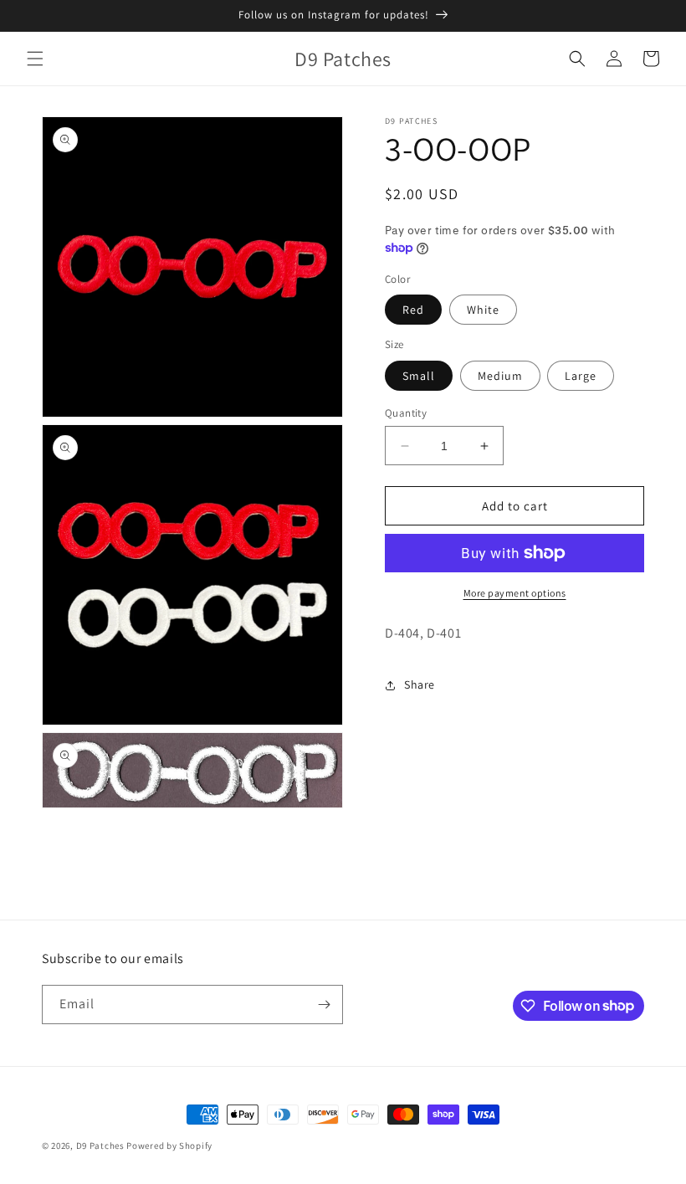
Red (413, 309)
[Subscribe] (323, 1004)
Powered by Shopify (169, 1145)
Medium (500, 375)
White (483, 309)
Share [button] (419, 684)
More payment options (514, 593)
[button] (35, 58)
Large (580, 375)
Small (418, 375)
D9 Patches (101, 1145)
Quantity (406, 413)
